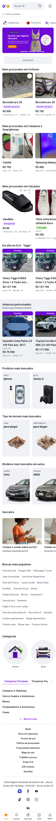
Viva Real (28, 771)
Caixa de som (8, 600)
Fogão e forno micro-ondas (15, 606)
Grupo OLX (28, 762)
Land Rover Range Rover (33, 576)
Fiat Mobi (6, 588)
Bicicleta (48, 612)
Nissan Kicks (43, 582)
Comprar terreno (39, 624)
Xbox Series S (35, 612)
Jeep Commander (11, 576)
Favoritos (36, 22)
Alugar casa (23, 624)
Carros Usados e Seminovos (18, 696)
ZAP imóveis (28, 767)
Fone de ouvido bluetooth (14, 612)
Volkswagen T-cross (42, 570)
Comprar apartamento (13, 618)
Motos (6, 701)
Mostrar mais (30, 719)
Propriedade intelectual (28, 748)
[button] (28, 6)
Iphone (34, 588)
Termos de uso (28, 738)
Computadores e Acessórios (18, 707)
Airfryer (24, 594)
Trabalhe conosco (28, 757)
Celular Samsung (10, 594)
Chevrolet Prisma (10, 582)
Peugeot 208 (25, 570)
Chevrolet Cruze (21, 588)
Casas (5, 712)
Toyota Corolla (28, 582)
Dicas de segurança (28, 734)
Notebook (22, 600)
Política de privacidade (28, 743)
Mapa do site (28, 752)
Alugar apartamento (35, 618)
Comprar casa (9, 624)
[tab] (16, 681)
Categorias (13, 22)
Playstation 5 (37, 594)
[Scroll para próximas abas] (51, 681)
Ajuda (28, 729)
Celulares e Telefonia (14, 690)
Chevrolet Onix (9, 570)
